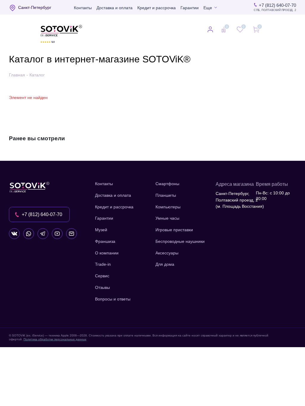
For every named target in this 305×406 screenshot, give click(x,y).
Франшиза (105, 241)
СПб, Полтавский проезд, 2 (275, 10)
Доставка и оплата (115, 7)
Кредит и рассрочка (156, 7)
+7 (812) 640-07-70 (277, 5)
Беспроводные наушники (180, 241)
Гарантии (189, 7)
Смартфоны (167, 183)
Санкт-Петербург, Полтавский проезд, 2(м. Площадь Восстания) (240, 200)
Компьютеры (167, 206)
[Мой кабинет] (210, 30)
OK (220, 391)
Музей (101, 229)
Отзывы (102, 287)
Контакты (83, 7)
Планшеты (165, 195)
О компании (107, 253)
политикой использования (226, 374)
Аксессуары (166, 253)
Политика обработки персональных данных (55, 339)
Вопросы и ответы (112, 299)
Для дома (164, 264)
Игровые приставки (174, 229)
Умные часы (167, 218)
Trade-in (103, 264)
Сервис (102, 275)
